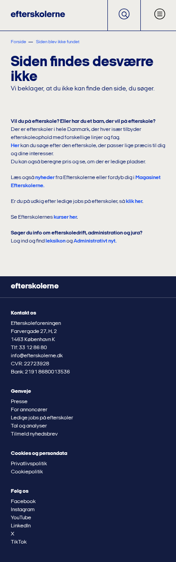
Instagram (23, 510)
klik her (134, 201)
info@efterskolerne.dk (37, 356)
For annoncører (29, 410)
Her (15, 145)
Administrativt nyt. (95, 241)
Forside (18, 42)
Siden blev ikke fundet (57, 42)
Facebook (23, 501)
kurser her (65, 217)
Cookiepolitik (27, 472)
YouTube (21, 518)
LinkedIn (21, 526)
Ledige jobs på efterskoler (42, 418)
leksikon (55, 241)
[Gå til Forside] (38, 15)
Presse (19, 402)
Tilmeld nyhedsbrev (34, 434)
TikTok (19, 542)
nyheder (45, 177)
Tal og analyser (29, 426)
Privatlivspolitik (29, 464)
